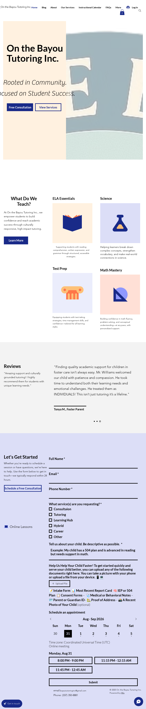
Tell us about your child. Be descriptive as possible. (85, 544)
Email (54, 474)
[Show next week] (136, 619)
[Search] (140, 11)
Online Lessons (21, 527)
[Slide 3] (100, 421)
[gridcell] (68, 633)
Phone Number (60, 489)
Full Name (57, 459)
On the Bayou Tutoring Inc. (16, 7)
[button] (122, 12)
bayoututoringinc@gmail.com (73, 690)
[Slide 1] (94, 421)
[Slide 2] (97, 421)
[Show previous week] (50, 619)
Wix (122, 693)
